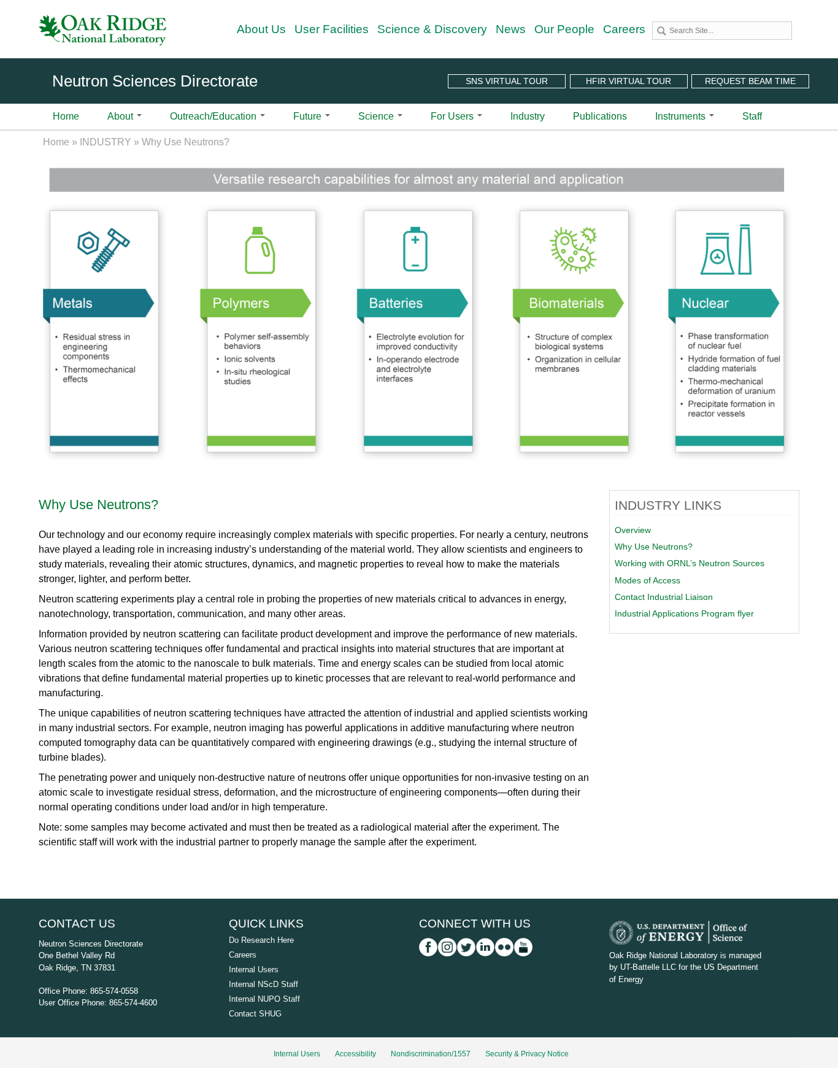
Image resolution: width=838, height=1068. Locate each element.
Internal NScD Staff (263, 984)
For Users (453, 116)
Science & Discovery (432, 29)
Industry (527, 116)
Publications (600, 116)
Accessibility (355, 1054)
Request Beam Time (750, 81)
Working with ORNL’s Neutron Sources (689, 563)
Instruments (681, 116)
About (121, 116)
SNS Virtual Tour (507, 81)
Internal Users (254, 969)
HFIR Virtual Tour (628, 81)
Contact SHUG (255, 1013)
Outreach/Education (214, 116)
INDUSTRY (105, 142)
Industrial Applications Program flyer (684, 613)
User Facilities (331, 29)
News (511, 29)
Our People (564, 29)
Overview (633, 530)
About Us (261, 29)
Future (308, 116)
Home (66, 116)
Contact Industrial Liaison (664, 597)
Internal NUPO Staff (264, 999)
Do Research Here (261, 940)
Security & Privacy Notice (527, 1054)
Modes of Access (647, 580)
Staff (752, 116)
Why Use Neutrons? (654, 546)
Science (377, 116)
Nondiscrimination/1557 (431, 1054)
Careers (624, 29)
